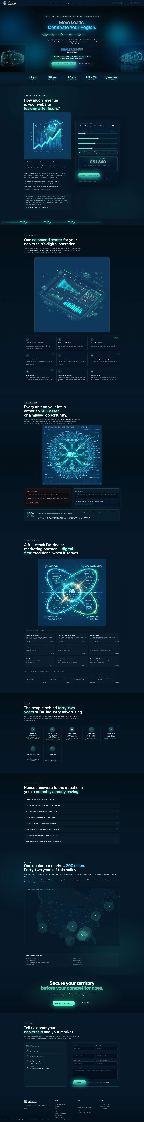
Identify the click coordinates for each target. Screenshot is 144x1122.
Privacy (68, 1119)
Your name (75, 1045)
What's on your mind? (78, 1067)
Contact (79, 3)
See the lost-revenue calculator (62, 64)
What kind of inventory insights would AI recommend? (71, 817)
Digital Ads (57, 1108)
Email (74, 1053)
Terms (71, 1119)
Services (57, 1106)
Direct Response (58, 1115)
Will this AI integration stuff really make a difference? (71, 799)
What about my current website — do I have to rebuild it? (71, 835)
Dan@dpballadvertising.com (37, 1056)
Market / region (77, 1060)
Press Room (62, 1104)
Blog (68, 3)
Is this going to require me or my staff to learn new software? (71, 841)
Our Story (57, 1104)
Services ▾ (62, 3)
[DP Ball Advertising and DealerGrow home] (9, 3)
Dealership (98, 1045)
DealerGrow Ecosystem (60, 1113)
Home (48, 3)
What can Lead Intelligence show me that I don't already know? (71, 805)
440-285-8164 (126, 3)
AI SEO (52, 739)
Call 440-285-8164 (85, 64)
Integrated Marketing (59, 1117)
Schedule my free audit (62, 1003)
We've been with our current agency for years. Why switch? (71, 829)
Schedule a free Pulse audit (88, 175)
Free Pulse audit (136, 3)
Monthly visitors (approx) (103, 1060)
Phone (97, 1053)
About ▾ (73, 3)
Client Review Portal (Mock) (83, 1112)
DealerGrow (54, 3)
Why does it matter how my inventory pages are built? (71, 823)
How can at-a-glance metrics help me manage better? (71, 811)
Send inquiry (78, 1082)
